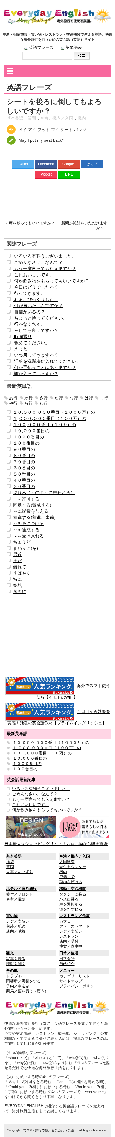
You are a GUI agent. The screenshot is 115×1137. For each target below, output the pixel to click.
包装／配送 (15, 926)
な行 (74, 397)
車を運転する (70, 904)
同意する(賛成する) (32, 504)
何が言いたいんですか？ (38, 305)
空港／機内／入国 (56, 118)
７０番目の (24, 461)
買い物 (12, 916)
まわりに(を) (25, 548)
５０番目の (24, 473)
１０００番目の (28, 436)
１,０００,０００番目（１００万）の (49, 418)
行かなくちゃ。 (29, 324)
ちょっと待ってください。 (40, 317)
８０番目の (24, 455)
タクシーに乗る (72, 894)
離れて (19, 566)
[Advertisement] (57, 201)
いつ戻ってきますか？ (35, 355)
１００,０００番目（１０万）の (44, 424)
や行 (13, 403)
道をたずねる (70, 909)
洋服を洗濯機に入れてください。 (46, 361)
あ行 (13, 397)
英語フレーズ (41, 47)
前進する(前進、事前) (34, 517)
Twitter (23, 164)
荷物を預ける (70, 882)
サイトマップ (70, 981)
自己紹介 (67, 964)
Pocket (46, 174)
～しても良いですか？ (35, 330)
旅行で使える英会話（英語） (56, 1130)
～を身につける (28, 523)
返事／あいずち (19, 872)
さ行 (44, 397)
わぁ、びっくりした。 (35, 299)
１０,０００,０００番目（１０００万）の (54, 412)
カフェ (65, 921)
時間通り (22, 336)
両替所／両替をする (23, 981)
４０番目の (24, 480)
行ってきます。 (29, 293)
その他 (12, 971)
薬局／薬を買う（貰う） (27, 991)
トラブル (14, 976)
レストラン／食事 (74, 916)
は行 (89, 397)
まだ (17, 560)
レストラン (68, 936)
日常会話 (67, 959)
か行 (28, 397)
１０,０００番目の (31, 430)
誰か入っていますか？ (35, 373)
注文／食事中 (70, 946)
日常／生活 (68, 953)
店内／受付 (68, 941)
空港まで (67, 877)
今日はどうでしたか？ (35, 286)
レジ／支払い (17, 921)
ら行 (28, 403)
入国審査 (67, 862)
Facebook (46, 164)
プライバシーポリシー (78, 986)
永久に (19, 591)
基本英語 (15, 118)
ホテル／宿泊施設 (21, 889)
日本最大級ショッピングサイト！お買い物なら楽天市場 (56, 843)
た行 (59, 397)
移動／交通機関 (72, 889)
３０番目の (24, 486)
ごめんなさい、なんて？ (38, 262)
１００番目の (26, 443)
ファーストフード (74, 926)
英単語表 (73, 47)
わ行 (44, 403)
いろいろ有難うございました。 (44, 256)
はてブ (92, 164)
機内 (82, 118)
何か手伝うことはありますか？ (44, 367)
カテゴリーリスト (74, 976)
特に (17, 579)
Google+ (69, 164)
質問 (32, 118)
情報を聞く (15, 964)
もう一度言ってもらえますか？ (44, 268)
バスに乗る (68, 899)
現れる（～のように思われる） (44, 492)
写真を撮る (15, 959)
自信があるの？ (29, 311)
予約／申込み (17, 986)
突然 (17, 585)
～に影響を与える (30, 511)
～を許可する (26, 498)
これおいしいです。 (33, 274)
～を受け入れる (28, 535)
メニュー (67, 971)
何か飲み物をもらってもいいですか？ (51, 280)
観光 (10, 953)
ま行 (104, 397)
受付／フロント (19, 894)
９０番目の (24, 449)
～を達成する (26, 529)
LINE (69, 174)
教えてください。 (31, 342)
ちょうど (22, 541)
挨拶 (10, 862)
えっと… (22, 348)
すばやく (22, 572)
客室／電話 (15, 899)
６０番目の (24, 467)
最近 (17, 554)
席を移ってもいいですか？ (32, 223)
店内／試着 (15, 931)
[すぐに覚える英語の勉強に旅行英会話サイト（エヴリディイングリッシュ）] (57, 1008)
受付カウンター (72, 867)
